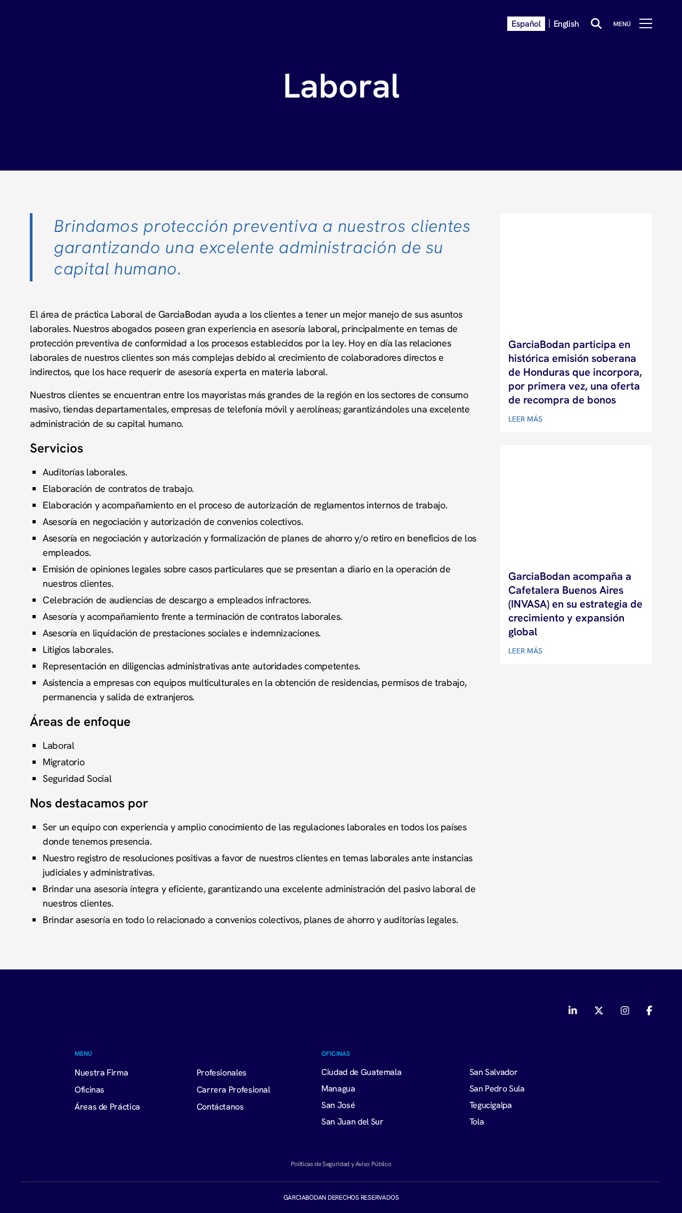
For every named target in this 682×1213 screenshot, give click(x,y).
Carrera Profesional (233, 1089)
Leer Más (525, 419)
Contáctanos (220, 1106)
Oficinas (89, 1089)
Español (526, 23)
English (566, 23)
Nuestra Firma (101, 1072)
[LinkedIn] (574, 1011)
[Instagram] (625, 1011)
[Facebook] (649, 1011)
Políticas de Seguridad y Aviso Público (341, 1164)
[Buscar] (596, 23)
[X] (599, 1011)
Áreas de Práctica (107, 1106)
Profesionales (222, 1072)
